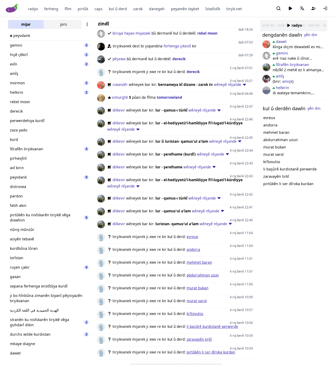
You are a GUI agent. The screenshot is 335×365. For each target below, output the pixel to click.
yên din (310, 34)
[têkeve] (325, 8)
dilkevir (119, 110)
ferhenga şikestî (177, 45)
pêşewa (119, 58)
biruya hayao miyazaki (131, 33)
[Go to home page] (12, 8)
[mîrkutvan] (266, 90)
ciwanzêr (120, 84)
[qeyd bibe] (313, 8)
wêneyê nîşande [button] (227, 84)
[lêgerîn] (278, 8)
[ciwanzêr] (266, 44)
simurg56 (120, 97)
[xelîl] (266, 79)
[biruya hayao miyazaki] (266, 56)
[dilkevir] (266, 67)
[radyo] (290, 8)
